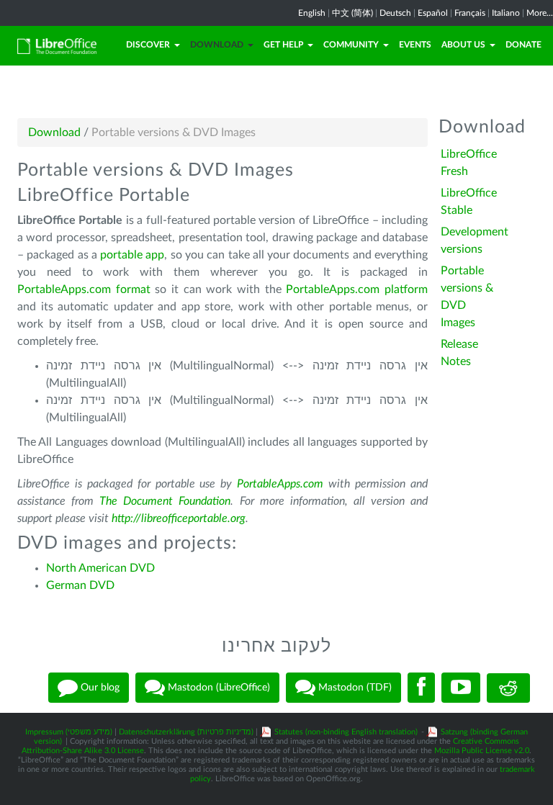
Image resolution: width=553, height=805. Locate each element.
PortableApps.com (280, 484)
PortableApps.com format (83, 289)
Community (351, 44)
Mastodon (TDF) (353, 688)
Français (469, 13)
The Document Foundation (164, 501)
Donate (523, 44)
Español (433, 13)
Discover (148, 44)
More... (539, 13)
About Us (463, 44)
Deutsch (395, 13)
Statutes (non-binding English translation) (346, 732)
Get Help (283, 44)
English (311, 13)
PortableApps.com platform (357, 289)
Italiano (506, 13)
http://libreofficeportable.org (179, 518)
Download (216, 44)
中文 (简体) (352, 13)
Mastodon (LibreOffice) (217, 688)
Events (415, 44)
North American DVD (100, 568)
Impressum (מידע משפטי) (68, 732)
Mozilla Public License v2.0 (481, 751)
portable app (132, 255)
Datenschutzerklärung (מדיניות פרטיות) (186, 732)
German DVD (80, 585)
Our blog (99, 688)
